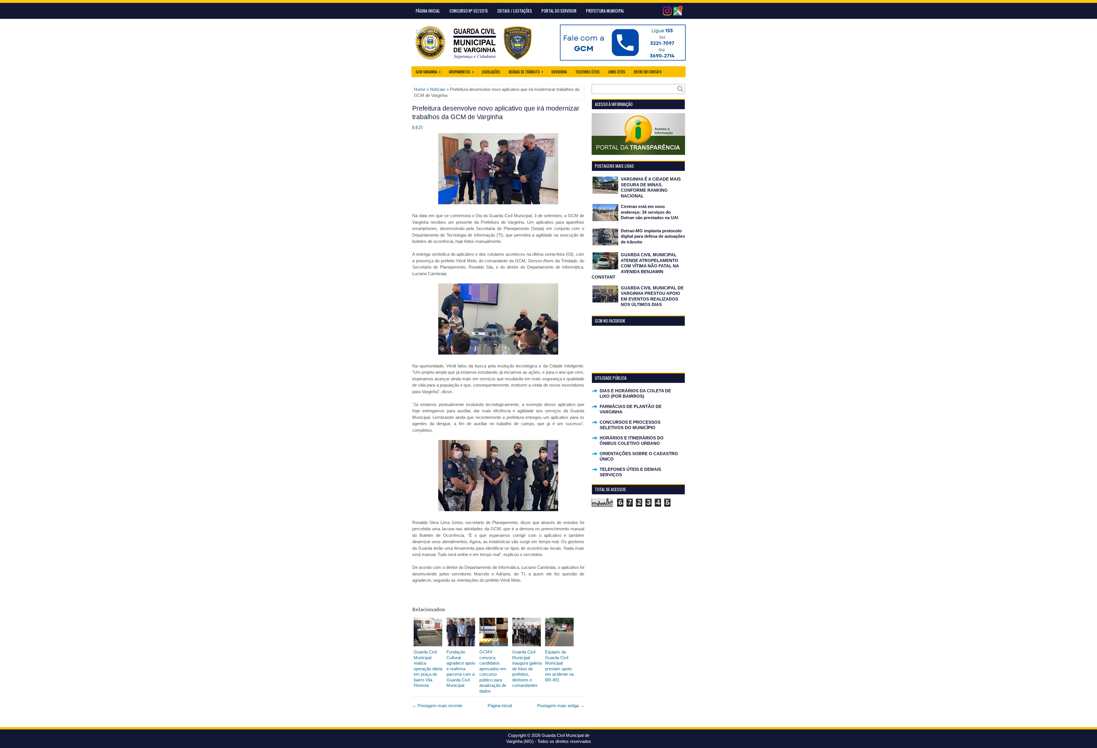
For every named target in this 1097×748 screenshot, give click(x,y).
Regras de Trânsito (526, 72)
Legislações (491, 72)
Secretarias (427, 31)
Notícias (437, 89)
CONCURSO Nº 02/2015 (468, 10)
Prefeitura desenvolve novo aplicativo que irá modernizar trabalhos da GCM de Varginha (495, 113)
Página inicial (500, 705)
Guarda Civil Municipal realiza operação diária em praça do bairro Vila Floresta (428, 668)
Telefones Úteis (587, 72)
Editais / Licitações (514, 10)
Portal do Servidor (558, 10)
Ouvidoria (559, 72)
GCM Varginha (428, 72)
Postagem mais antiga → (560, 705)
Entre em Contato (648, 72)
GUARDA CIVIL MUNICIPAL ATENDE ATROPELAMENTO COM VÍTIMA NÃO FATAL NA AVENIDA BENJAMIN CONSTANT (635, 265)
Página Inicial (428, 10)
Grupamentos (461, 72)
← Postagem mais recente (437, 705)
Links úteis (616, 72)
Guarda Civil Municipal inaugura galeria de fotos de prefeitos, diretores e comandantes (527, 668)
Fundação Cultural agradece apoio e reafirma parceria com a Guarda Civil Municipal (461, 668)
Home (419, 89)
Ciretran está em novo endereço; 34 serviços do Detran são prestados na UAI (649, 212)
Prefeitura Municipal (605, 10)
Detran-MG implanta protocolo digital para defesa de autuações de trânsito (653, 236)
